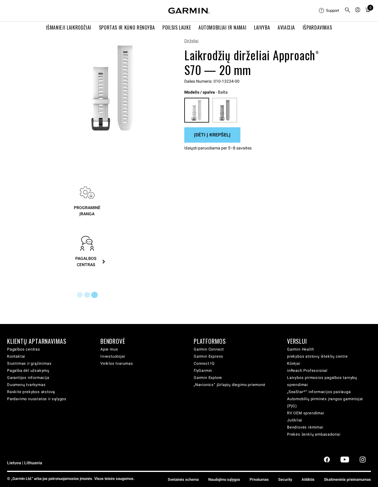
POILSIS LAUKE (176, 27)
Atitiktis (308, 479)
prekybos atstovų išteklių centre (317, 356)
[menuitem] (329, 10)
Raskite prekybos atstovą (31, 392)
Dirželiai (191, 41)
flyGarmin (203, 370)
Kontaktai (16, 356)
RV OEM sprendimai (305, 413)
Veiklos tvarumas (116, 363)
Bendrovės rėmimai (305, 427)
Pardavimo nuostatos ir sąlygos (36, 399)
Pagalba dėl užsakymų (28, 370)
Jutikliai (294, 420)
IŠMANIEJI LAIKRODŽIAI (68, 27)
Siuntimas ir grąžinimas (29, 363)
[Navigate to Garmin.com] (189, 10)
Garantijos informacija (28, 377)
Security (285, 479)
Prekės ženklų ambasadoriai (313, 434)
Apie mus (109, 349)
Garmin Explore (208, 377)
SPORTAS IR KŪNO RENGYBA (127, 27)
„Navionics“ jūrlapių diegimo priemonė (229, 384)
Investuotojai (112, 356)
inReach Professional (307, 370)
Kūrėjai (293, 363)
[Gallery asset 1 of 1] (112, 88)
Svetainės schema (183, 479)
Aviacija (286, 27)
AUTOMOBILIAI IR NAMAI (222, 27)
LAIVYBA (262, 27)
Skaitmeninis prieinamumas (347, 479)
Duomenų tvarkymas (26, 384)
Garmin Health (300, 349)
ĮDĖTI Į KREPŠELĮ (212, 135)
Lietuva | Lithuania (24, 462)
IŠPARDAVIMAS (317, 27)
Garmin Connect (209, 349)
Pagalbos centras (23, 349)
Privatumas (259, 479)
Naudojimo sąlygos (224, 479)
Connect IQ (204, 363)
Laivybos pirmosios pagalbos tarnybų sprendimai (322, 381)
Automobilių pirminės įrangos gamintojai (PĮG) (325, 402)
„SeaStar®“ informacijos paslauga (319, 392)
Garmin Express (208, 356)
